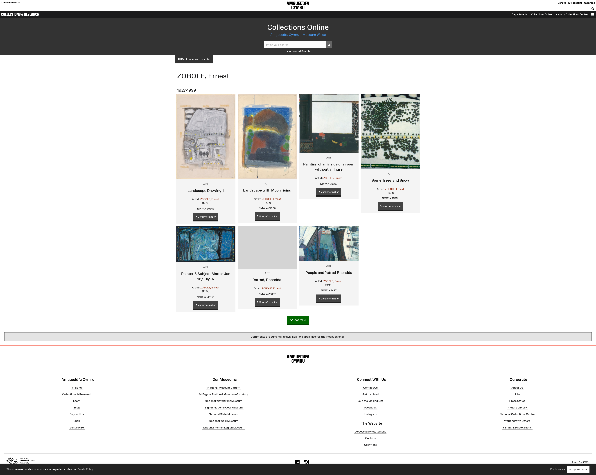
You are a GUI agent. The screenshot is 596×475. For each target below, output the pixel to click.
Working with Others (517, 420)
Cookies (370, 438)
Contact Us (370, 387)
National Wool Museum (223, 420)
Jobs (517, 394)
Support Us (77, 414)
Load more (299, 320)
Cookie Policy (85, 469)
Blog (77, 407)
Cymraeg (589, 2)
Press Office (517, 400)
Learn (76, 400)
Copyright (370, 444)
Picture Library (517, 407)
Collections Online (541, 14)
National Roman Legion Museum (223, 427)
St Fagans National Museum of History (223, 394)
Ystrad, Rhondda (267, 280)
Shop (77, 420)
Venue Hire (77, 427)
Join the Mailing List (370, 400)
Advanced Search (299, 51)
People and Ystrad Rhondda (328, 272)
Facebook (370, 407)
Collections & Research (20, 14)
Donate (562, 2)
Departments (520, 14)
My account (575, 2)
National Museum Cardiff (223, 387)
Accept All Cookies (578, 469)
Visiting (77, 387)
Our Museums (10, 2)
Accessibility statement (370, 431)
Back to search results (195, 59)
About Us (517, 387)
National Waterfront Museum (223, 400)
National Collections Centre (571, 14)
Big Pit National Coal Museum (224, 407)
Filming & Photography (517, 427)
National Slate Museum (223, 414)
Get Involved (370, 394)
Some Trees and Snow (390, 180)
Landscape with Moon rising (267, 190)
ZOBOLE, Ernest (209, 199)
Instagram (370, 414)
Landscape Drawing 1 (205, 190)
